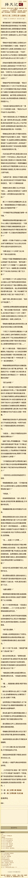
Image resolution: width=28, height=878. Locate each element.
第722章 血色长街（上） (6, 865)
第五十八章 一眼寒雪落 (6, 856)
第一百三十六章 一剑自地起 (7, 845)
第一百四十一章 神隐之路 (6, 835)
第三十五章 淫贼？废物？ (6, 864)
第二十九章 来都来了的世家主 (7, 853)
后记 (2, 834)
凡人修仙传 (15, 9)
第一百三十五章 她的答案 (6, 846)
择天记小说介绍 (10, 8)
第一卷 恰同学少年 (12, 18)
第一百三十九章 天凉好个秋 (7, 840)
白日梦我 (14, 875)
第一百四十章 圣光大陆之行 (7, 838)
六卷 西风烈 (13, 12)
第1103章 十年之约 (5, 858)
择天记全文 (3, 8)
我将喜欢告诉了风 (17, 876)
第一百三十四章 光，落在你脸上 (8, 848)
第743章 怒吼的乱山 (5, 859)
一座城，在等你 (20, 875)
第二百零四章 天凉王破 (15, 793)
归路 (22, 876)
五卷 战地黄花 (7, 12)
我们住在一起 (9, 876)
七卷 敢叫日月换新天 (21, 12)
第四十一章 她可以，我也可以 (7, 862)
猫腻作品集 (21, 8)
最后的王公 (9, 875)
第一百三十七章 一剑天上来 (7, 843)
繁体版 (24, 1)
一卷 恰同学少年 (5, 10)
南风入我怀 (3, 875)
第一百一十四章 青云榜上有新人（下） (9, 867)
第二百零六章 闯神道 (14, 790)
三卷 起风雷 (19, 10)
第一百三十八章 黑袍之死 (6, 841)
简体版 (20, 1)
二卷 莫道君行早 (13, 10)
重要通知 (3, 837)
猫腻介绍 (16, 8)
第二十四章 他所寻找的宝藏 (7, 861)
